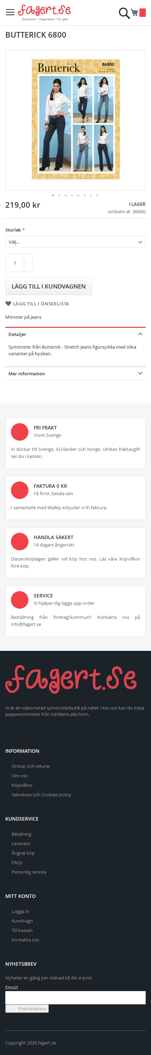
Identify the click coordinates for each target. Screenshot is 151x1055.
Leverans (21, 843)
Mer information (26, 373)
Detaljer (17, 334)
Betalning (21, 834)
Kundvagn (22, 921)
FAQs (17, 862)
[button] (53, 195)
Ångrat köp (23, 853)
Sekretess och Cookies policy (41, 794)
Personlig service (29, 872)
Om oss (19, 775)
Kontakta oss (25, 940)
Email (11, 987)
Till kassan (22, 930)
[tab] (75, 334)
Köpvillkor (22, 785)
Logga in (20, 911)
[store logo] (44, 13)
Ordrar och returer (31, 766)
